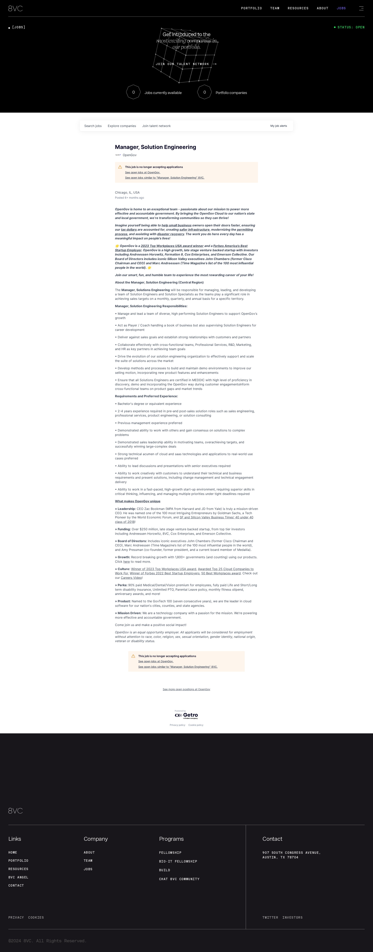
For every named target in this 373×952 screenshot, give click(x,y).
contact (16, 885)
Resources (298, 8)
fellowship (170, 853)
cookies (36, 917)
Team (275, 8)
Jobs (341, 8)
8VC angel (18, 877)
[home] (15, 9)
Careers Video (131, 578)
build (164, 870)
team (88, 860)
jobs (93, 126)
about (89, 852)
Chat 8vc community (179, 879)
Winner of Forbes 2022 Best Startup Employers (165, 573)
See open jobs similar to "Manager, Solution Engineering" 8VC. (164, 177)
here (126, 561)
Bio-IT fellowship (178, 861)
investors (292, 917)
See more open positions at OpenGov (186, 689)
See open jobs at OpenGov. (142, 172)
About (323, 8)
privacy (16, 917)
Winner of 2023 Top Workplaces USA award (163, 569)
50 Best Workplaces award (221, 573)
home (12, 852)
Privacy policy (177, 724)
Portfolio (251, 8)
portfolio (18, 860)
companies (122, 126)
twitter (270, 917)
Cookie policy (195, 724)
